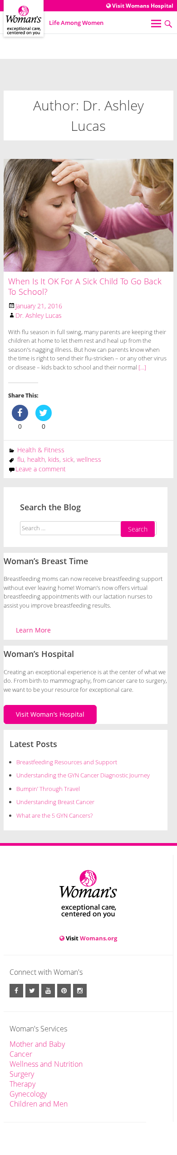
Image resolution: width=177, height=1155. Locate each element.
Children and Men (39, 1103)
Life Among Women (76, 23)
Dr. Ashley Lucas (38, 315)
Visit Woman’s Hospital (50, 714)
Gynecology (28, 1093)
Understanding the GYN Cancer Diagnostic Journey (83, 775)
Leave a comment (40, 469)
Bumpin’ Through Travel (48, 789)
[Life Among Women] (24, 12)
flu (20, 459)
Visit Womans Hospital (142, 5)
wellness (89, 459)
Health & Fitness (40, 450)
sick (68, 459)
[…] (141, 367)
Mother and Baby (37, 1044)
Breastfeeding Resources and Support (66, 762)
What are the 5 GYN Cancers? (54, 815)
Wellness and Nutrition (46, 1064)
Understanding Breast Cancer (55, 802)
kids (53, 459)
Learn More (33, 630)
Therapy (22, 1084)
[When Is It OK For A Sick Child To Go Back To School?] (88, 215)
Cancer (21, 1054)
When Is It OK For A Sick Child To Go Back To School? (85, 286)
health (36, 459)
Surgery (22, 1074)
